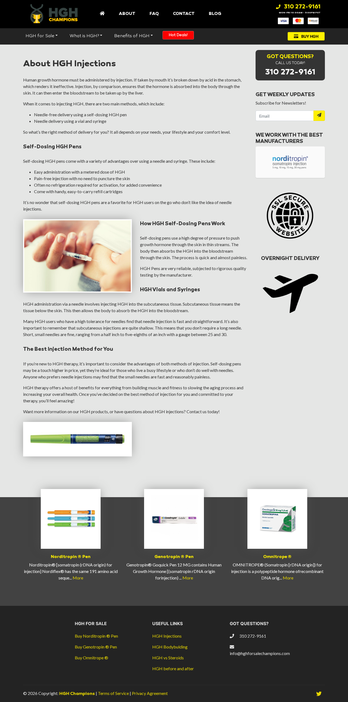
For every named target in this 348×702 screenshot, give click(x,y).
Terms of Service (114, 693)
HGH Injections (167, 635)
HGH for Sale (40, 36)
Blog (215, 13)
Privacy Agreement (150, 693)
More (78, 577)
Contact (184, 13)
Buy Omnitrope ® (91, 657)
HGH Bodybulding (170, 646)
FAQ (154, 13)
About (127, 13)
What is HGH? (84, 36)
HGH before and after (173, 668)
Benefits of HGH (132, 36)
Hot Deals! (178, 35)
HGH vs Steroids (168, 657)
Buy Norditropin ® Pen (96, 635)
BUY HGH (309, 36)
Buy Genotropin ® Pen (96, 646)
